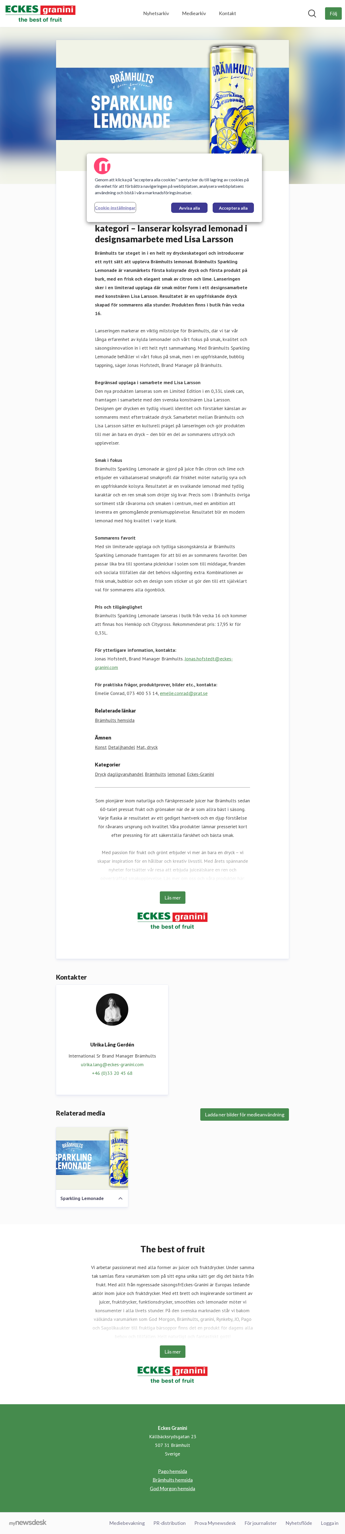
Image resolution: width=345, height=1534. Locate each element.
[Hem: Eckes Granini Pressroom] (40, 13)
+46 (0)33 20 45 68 (112, 1073)
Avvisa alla (189, 207)
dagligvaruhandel (125, 774)
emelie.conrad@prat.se (184, 693)
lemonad (176, 774)
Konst (101, 747)
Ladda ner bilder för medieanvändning (244, 1114)
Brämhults (155, 774)
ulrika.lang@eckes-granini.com (112, 1064)
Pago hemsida (172, 1471)
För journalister (260, 1523)
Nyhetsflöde (298, 1523)
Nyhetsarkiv (156, 13)
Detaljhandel (121, 747)
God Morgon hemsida (172, 1488)
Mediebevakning (127, 1523)
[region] (174, 188)
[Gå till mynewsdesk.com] (27, 1523)
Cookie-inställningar (115, 207)
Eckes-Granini (200, 774)
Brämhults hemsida (114, 720)
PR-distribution (169, 1523)
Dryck (100, 774)
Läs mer (172, 898)
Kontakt (227, 13)
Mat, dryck (147, 747)
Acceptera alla (233, 207)
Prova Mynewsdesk (215, 1523)
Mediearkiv (194, 13)
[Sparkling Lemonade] (92, 1158)
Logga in (330, 1523)
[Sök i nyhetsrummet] (312, 13)
